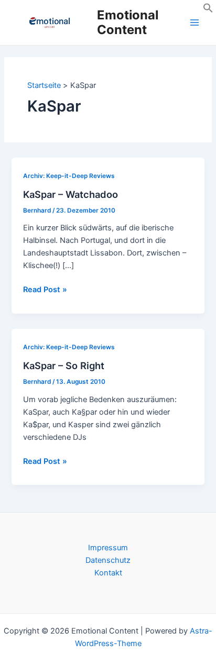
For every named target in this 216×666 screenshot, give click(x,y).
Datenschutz (108, 560)
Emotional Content (127, 22)
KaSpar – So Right (63, 365)
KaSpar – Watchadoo (70, 194)
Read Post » (45, 290)
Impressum (108, 547)
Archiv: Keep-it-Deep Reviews (69, 176)
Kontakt (108, 573)
